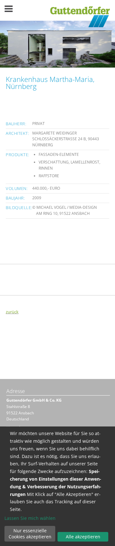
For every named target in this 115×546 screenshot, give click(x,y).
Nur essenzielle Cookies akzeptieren (30, 534)
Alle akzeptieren (83, 537)
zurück (12, 312)
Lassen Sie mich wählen (30, 518)
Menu (9, 9)
